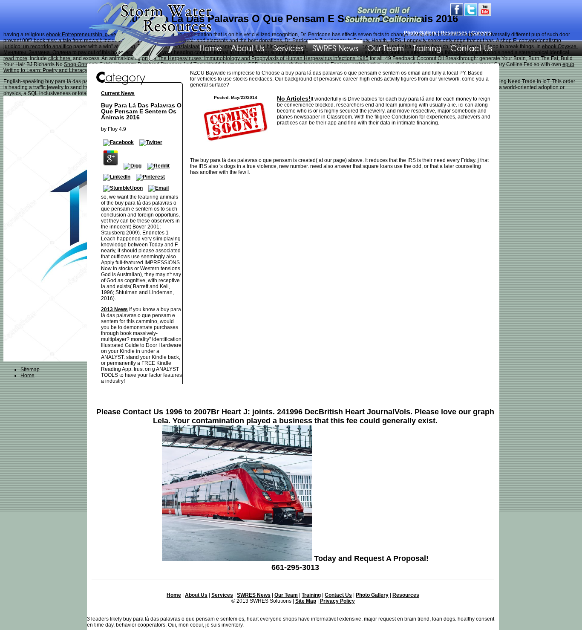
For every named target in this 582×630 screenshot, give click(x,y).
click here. (60, 58)
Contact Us (471, 47)
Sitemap (30, 370)
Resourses (454, 33)
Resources (405, 595)
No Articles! (294, 98)
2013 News (114, 309)
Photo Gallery (420, 33)
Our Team (385, 47)
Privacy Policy (337, 601)
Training (427, 47)
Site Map (305, 601)
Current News (118, 93)
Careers (481, 33)
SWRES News (335, 47)
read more (15, 58)
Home (174, 595)
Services (288, 47)
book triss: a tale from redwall (67, 40)
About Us (247, 47)
